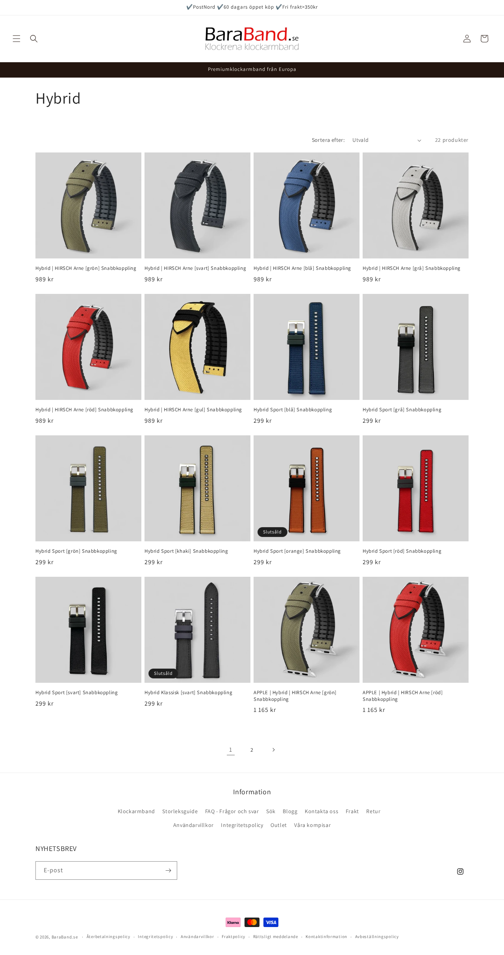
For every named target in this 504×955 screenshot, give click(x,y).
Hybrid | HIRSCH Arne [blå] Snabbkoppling (302, 268)
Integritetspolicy (242, 825)
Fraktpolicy (233, 936)
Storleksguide (180, 811)
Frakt (352, 811)
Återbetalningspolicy (108, 936)
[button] (16, 38)
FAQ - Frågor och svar (232, 811)
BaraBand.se (65, 937)
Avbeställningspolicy (377, 936)
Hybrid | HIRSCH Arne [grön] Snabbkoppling (86, 268)
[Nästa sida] (273, 749)
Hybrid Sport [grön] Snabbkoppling (76, 551)
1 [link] (230, 749)
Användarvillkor (193, 825)
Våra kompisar (312, 825)
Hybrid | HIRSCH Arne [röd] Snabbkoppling (84, 410)
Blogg (290, 811)
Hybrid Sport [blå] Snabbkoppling (293, 410)
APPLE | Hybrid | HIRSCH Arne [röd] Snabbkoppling (403, 695)
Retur (373, 811)
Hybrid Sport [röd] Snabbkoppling (402, 551)
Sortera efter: (328, 139)
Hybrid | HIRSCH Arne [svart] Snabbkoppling (195, 268)
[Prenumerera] (168, 870)
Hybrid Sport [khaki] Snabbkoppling (186, 551)
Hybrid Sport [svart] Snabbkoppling (76, 692)
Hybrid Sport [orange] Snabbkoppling (297, 551)
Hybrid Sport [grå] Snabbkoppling (402, 410)
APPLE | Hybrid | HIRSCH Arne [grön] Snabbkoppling (295, 695)
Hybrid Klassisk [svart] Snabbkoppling (188, 692)
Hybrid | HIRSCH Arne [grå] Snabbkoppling (412, 268)
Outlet (279, 825)
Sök (271, 811)
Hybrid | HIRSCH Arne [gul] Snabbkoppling (193, 410)
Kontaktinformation (326, 936)
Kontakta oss (321, 811)
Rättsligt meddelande (275, 936)
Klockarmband (136, 811)
